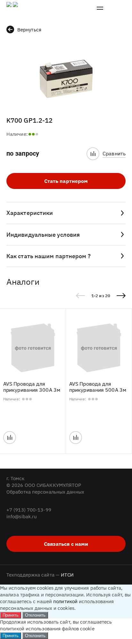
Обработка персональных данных (45, 492)
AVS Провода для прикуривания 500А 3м (97, 387)
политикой (65, 601)
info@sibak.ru (21, 516)
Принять (11, 615)
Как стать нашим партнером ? (48, 256)
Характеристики (29, 213)
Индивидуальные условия (43, 234)
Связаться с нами (66, 544)
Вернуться (29, 30)
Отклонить (35, 615)
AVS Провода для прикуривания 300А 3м (31, 387)
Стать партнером (66, 181)
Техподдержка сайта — (40, 575)
